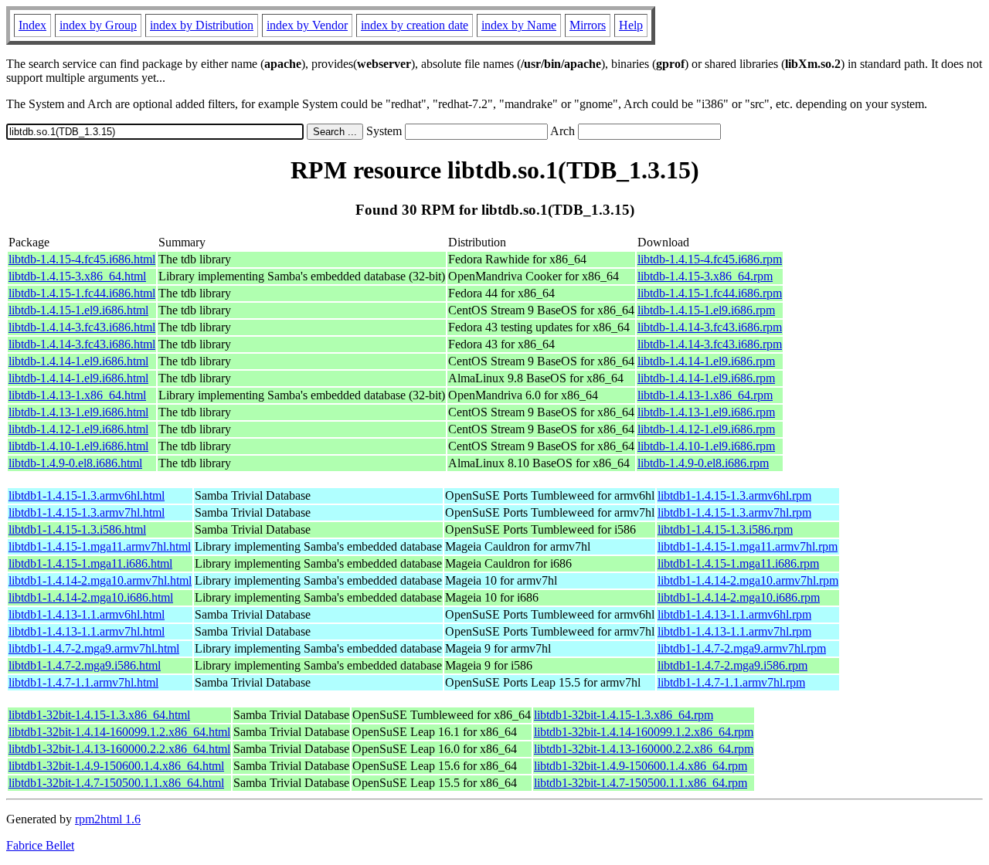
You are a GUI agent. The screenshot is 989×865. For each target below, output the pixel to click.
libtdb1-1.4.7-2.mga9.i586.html (84, 665)
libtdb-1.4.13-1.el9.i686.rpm (706, 412)
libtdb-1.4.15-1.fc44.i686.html (81, 293)
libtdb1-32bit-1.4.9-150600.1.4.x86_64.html (116, 765)
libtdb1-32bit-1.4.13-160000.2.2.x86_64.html (119, 748)
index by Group (98, 25)
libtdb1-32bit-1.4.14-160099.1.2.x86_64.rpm (643, 731)
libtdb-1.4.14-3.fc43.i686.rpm (709, 327)
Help (631, 25)
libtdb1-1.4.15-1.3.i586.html (77, 529)
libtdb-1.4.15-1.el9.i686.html (78, 310)
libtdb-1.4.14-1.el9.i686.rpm (706, 361)
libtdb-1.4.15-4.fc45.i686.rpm (709, 259)
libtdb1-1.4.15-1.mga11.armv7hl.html (99, 546)
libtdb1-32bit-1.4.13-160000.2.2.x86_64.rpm (643, 748)
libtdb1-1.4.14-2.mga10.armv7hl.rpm (748, 580)
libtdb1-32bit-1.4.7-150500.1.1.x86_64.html (116, 782)
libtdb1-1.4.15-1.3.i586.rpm (725, 529)
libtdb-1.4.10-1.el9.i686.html (78, 446)
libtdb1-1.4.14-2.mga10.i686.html (90, 597)
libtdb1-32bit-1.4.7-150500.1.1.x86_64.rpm (640, 782)
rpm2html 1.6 (108, 819)
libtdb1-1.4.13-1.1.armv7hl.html (86, 631)
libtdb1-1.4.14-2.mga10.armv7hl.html (100, 580)
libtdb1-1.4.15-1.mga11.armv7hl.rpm (748, 546)
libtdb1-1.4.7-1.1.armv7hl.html (83, 682)
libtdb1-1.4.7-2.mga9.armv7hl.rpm (742, 648)
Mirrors (587, 25)
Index (32, 25)
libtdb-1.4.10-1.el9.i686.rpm (706, 446)
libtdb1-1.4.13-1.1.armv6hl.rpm (734, 614)
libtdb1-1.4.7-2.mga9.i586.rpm (732, 665)
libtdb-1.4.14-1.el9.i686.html (78, 361)
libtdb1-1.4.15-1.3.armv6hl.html (86, 495)
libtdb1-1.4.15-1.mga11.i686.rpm (738, 563)
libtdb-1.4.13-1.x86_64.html (77, 395)
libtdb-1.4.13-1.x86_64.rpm (705, 395)
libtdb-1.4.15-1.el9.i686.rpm (706, 310)
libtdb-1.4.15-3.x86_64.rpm (705, 276)
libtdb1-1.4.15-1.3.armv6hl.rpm (734, 495)
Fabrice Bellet (40, 845)
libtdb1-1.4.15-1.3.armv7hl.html (86, 512)
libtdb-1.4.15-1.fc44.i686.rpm (709, 293)
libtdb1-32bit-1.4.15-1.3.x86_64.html (99, 714)
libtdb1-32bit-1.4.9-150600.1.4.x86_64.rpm (640, 765)
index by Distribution (201, 25)
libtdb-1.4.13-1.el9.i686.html (78, 412)
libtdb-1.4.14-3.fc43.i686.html (81, 327)
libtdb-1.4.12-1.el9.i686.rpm (706, 429)
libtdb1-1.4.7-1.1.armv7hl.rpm (731, 682)
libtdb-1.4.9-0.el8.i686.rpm (703, 463)
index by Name (518, 25)
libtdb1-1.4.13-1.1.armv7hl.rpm (734, 631)
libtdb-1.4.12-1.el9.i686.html (78, 429)
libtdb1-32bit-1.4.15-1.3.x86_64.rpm (623, 714)
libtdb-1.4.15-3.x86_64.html (77, 276)
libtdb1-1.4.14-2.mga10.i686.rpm (739, 597)
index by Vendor (307, 25)
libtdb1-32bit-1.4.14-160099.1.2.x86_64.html (119, 731)
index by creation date (414, 25)
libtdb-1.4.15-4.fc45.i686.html (81, 259)
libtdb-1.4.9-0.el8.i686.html (75, 463)
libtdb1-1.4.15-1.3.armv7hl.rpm (734, 512)
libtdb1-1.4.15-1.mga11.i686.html (90, 563)
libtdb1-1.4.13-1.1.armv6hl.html (86, 614)
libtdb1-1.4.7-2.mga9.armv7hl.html (93, 648)
